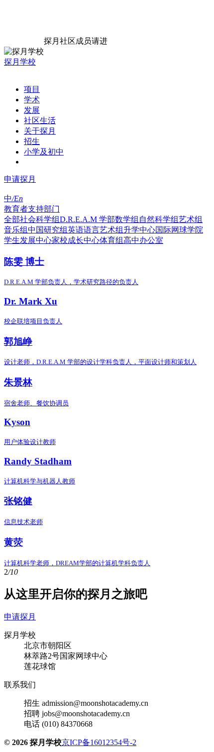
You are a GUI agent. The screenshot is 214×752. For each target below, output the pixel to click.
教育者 (16, 209)
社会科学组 (40, 219)
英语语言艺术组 (95, 230)
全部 (12, 219)
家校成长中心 (76, 240)
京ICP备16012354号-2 (99, 742)
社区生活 (40, 120)
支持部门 (44, 209)
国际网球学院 (179, 230)
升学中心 (139, 230)
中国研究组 (48, 230)
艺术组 (191, 219)
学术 (32, 99)
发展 (32, 110)
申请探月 (20, 179)
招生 (32, 141)
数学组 (127, 219)
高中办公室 (143, 240)
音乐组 (16, 230)
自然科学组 (159, 219)
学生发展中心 (28, 240)
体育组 (111, 240)
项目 (32, 89)
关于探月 (40, 131)
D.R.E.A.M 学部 (87, 219)
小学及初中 (44, 152)
